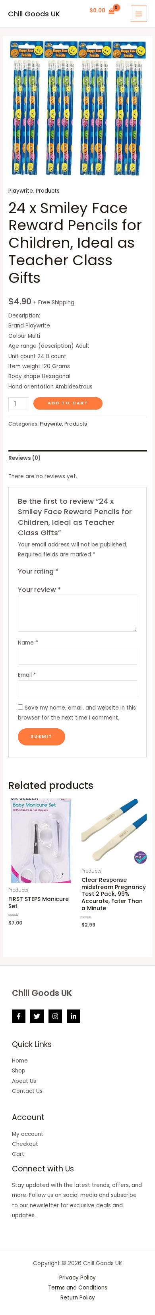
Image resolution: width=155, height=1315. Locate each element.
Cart (18, 1154)
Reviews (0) (24, 458)
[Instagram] (55, 1016)
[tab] (77, 458)
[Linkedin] (73, 1016)
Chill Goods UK (34, 14)
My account (27, 1134)
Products (48, 191)
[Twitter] (37, 1016)
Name (28, 643)
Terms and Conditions (77, 1287)
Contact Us (27, 1091)
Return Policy (77, 1297)
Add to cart (68, 403)
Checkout (25, 1144)
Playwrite (20, 191)
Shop (18, 1070)
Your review (39, 589)
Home (20, 1061)
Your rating (38, 571)
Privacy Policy (77, 1277)
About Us (24, 1081)
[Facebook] (18, 1016)
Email (27, 675)
